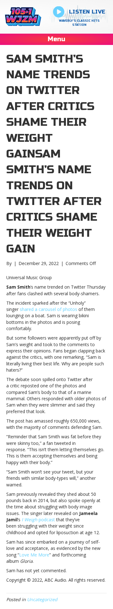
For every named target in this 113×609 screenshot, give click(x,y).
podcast (38, 520)
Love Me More (34, 555)
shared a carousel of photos (49, 309)
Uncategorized (42, 599)
